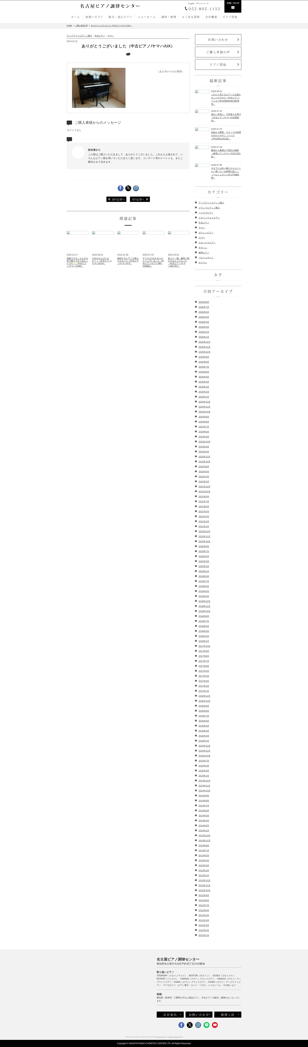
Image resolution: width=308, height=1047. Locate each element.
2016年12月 (204, 696)
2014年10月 (204, 791)
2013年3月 (204, 865)
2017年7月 (204, 661)
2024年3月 (204, 437)
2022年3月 (204, 476)
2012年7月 (204, 905)
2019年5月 (204, 586)
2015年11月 (204, 751)
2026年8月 (204, 302)
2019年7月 (204, 581)
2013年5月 (204, 855)
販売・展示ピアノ (120, 17)
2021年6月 (204, 506)
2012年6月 (204, 910)
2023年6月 (204, 447)
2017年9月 (204, 651)
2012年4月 (204, 920)
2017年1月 (204, 691)
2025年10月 (204, 352)
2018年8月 (204, 616)
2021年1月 (204, 526)
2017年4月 (204, 676)
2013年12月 (204, 835)
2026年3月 (204, 327)
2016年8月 (204, 711)
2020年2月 (204, 566)
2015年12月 (204, 746)
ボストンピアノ (206, 232)
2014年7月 (204, 805)
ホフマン (203, 262)
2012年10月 (204, 890)
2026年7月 (204, 307)
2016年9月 (204, 706)
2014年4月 (204, 820)
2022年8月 (204, 466)
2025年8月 (204, 362)
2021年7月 (204, 501)
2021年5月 (204, 511)
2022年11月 (204, 456)
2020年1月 (204, 571)
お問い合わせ (218, 39)
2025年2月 (204, 392)
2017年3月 (204, 681)
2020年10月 (204, 541)
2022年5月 (204, 471)
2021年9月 (204, 496)
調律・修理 (168, 17)
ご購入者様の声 (218, 52)
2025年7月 (204, 367)
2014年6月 (204, 810)
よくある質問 (191, 17)
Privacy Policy (161, 1037)
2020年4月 (204, 556)
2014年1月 (204, 830)
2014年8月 (204, 800)
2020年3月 (204, 561)
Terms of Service (174, 1037)
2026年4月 (204, 322)
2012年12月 (204, 880)
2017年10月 (204, 646)
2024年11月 (204, 407)
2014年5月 (204, 815)
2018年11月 (204, 606)
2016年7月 (204, 716)
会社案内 (170, 1015)
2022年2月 (204, 481)
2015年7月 (204, 761)
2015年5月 (204, 766)
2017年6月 (204, 666)
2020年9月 (204, 546)
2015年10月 (204, 756)
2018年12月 (204, 601)
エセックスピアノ (207, 242)
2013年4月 (204, 860)
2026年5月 (204, 317)
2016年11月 (204, 701)
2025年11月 (204, 347)
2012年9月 (204, 895)
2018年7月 (204, 621)
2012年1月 (204, 935)
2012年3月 (204, 925)
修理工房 (228, 1015)
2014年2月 (204, 825)
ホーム (75, 17)
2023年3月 (204, 451)
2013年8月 (204, 845)
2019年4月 (204, 591)
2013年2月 (204, 870)
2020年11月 (204, 536)
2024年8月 (204, 422)
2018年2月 (204, 636)
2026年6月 (204, 312)
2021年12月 (204, 486)
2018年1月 (204, 641)
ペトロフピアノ (206, 213)
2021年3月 (204, 516)
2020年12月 (204, 531)
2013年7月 (204, 850)
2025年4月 (204, 382)
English (191, 3)
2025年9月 (204, 357)
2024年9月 (204, 417)
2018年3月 (204, 631)
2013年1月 (204, 875)
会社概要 (211, 17)
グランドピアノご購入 (209, 208)
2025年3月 (204, 387)
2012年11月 (204, 885)
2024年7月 (204, 427)
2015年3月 (204, 771)
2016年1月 (204, 741)
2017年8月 (204, 656)
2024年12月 (204, 402)
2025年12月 (204, 342)
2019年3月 (204, 596)
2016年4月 (204, 726)
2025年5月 (204, 377)
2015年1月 (204, 776)
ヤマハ (110, 36)
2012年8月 (204, 900)
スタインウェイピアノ (209, 218)
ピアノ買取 (230, 17)
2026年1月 (204, 337)
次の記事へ (138, 199)
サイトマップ (203, 3)
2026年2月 (204, 332)
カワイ (202, 237)
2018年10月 (204, 611)
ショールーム (147, 17)
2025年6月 (204, 372)
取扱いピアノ (94, 17)
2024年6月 (204, 432)
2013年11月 (204, 840)
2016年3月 (204, 731)
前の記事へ (118, 199)
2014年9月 (204, 796)
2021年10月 (204, 491)
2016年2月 (204, 736)
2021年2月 (204, 521)
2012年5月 (204, 915)
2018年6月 (204, 626)
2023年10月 (204, 442)
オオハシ (203, 247)
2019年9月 (204, 576)
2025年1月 (204, 397)
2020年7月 (204, 551)
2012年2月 (204, 930)
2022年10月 (204, 461)
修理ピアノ (204, 252)
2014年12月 (204, 781)
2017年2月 (204, 686)
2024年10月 (204, 412)
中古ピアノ (99, 36)
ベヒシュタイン (206, 257)
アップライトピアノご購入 (79, 36)
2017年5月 (204, 671)
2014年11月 (204, 786)
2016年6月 (204, 721)
